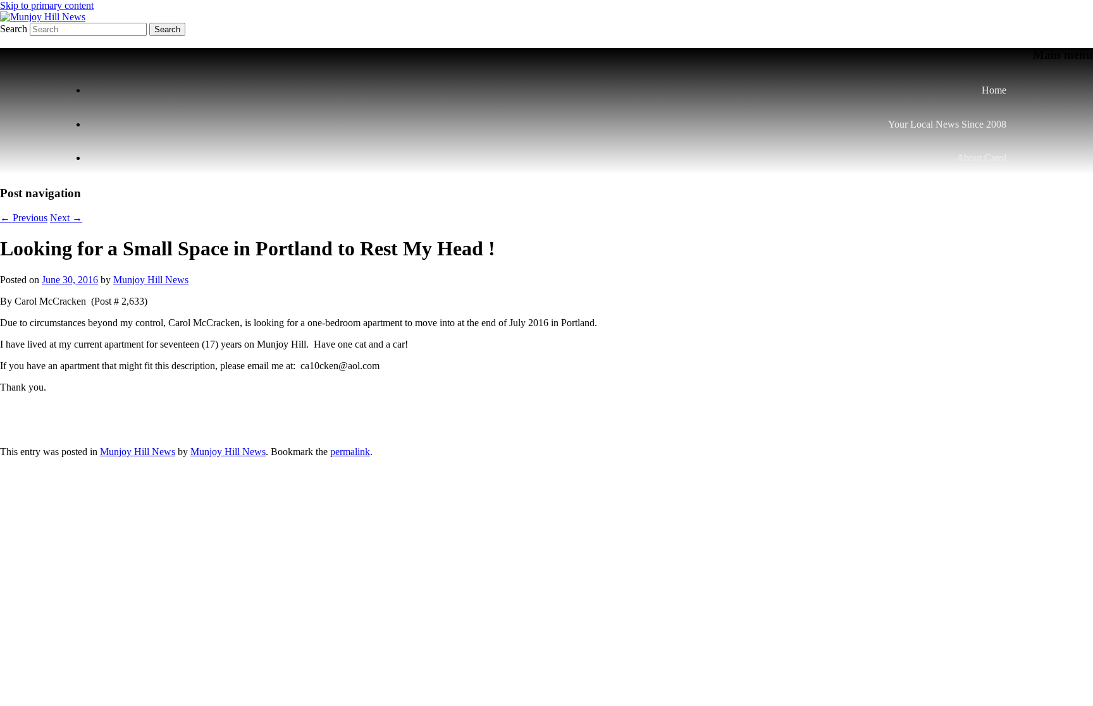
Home (994, 90)
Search (13, 28)
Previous (23, 217)
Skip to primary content (47, 5)
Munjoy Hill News (150, 279)
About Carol (981, 157)
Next (66, 217)
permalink (350, 451)
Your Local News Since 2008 (947, 124)
